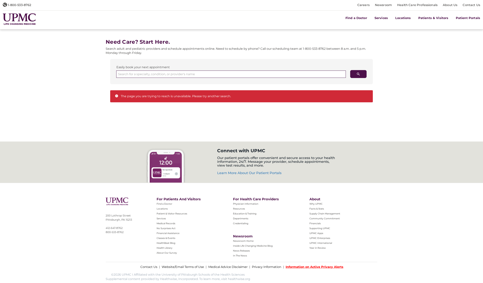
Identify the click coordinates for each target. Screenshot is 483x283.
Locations (162, 208)
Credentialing (240, 223)
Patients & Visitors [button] (433, 18)
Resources (239, 208)
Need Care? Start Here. (138, 42)
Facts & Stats (316, 208)
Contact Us (471, 5)
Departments (240, 218)
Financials (315, 223)
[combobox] (231, 74)
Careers (363, 5)
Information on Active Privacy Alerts (314, 267)
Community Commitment (324, 218)
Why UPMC (316, 203)
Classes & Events (166, 238)
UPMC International (320, 243)
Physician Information (245, 203)
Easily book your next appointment (143, 67)
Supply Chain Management (324, 213)
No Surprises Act (166, 228)
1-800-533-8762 (19, 5)
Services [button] (381, 18)
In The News (240, 255)
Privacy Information (266, 267)
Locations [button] (403, 18)
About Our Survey (167, 252)
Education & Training (244, 213)
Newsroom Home (243, 240)
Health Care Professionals (417, 5)
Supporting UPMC (319, 228)
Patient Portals (468, 18)
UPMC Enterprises (319, 238)
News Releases (241, 250)
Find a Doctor (356, 18)
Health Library (164, 247)
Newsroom (383, 5)
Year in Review (317, 247)
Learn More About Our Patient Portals (249, 173)
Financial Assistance (168, 233)
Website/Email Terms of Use (183, 267)
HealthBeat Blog (166, 243)
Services (161, 218)
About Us (450, 5)
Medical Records (166, 223)
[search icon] (358, 74)
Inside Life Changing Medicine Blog (253, 245)
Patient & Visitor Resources (172, 213)
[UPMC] (19, 19)
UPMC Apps (316, 233)
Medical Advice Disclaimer (228, 267)
